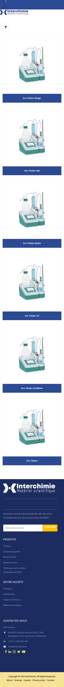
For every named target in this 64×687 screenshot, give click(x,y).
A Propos (8, 588)
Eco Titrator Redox (32, 243)
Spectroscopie (10, 562)
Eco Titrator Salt (32, 171)
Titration (7, 546)
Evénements (9, 594)
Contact (50, 680)
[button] (50, 528)
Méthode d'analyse (12, 605)
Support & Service (11, 599)
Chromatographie (11, 551)
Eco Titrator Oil (32, 316)
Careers (27, 680)
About (9, 680)
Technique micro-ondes (14, 568)
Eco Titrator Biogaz (32, 98)
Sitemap (18, 680)
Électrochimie (9, 557)
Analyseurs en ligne (12, 572)
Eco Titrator (32, 461)
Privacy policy (38, 680)
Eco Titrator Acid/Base (32, 388)
